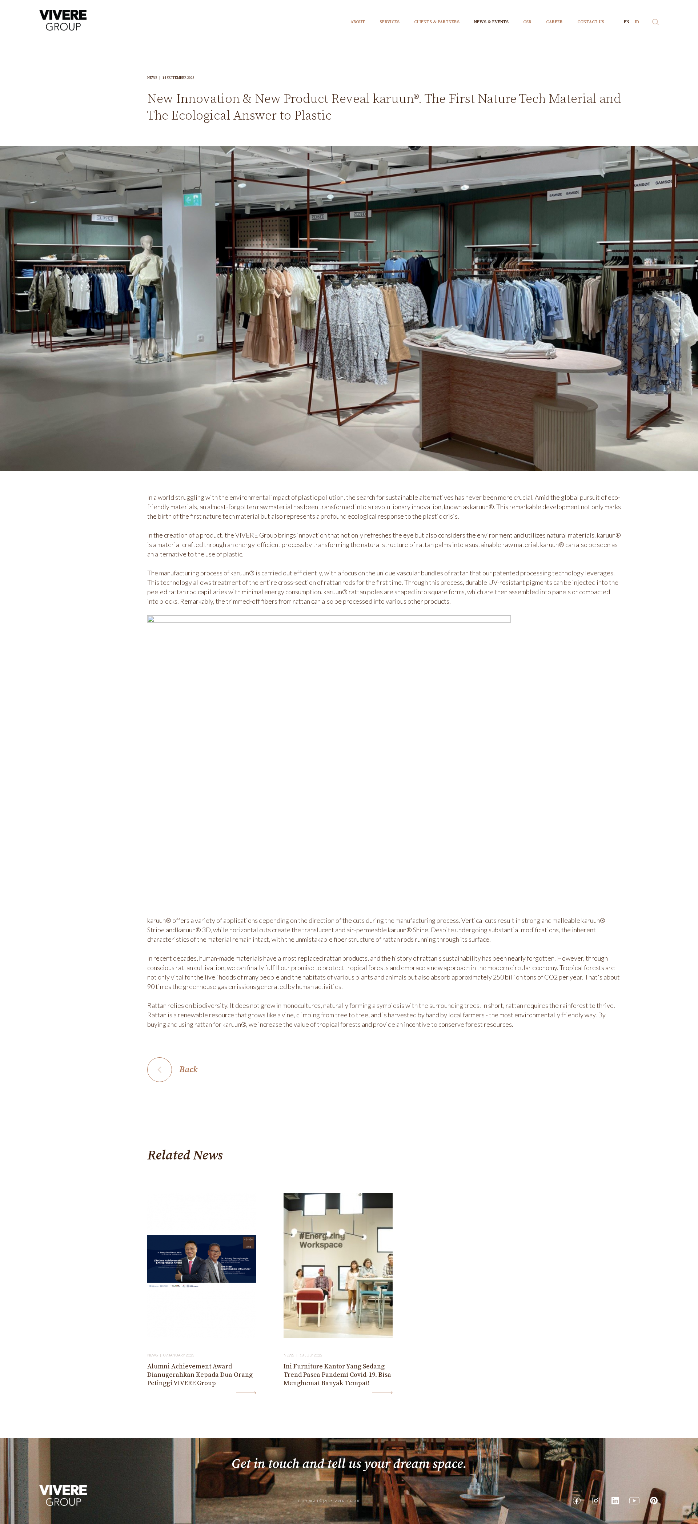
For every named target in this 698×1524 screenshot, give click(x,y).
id (637, 22)
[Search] (655, 22)
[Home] (63, 1495)
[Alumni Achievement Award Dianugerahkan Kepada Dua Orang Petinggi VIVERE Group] (201, 1265)
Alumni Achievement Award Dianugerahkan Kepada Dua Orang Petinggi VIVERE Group (200, 1374)
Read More (246, 1392)
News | (155, 1355)
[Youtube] (634, 1500)
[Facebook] (576, 1500)
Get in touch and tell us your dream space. (349, 1464)
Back (188, 1069)
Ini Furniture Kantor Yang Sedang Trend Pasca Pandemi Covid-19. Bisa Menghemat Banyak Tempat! (337, 1374)
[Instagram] (596, 1500)
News (155, 78)
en (626, 22)
